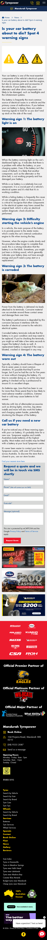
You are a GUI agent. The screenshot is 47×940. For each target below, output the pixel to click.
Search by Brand (10, 799)
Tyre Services (8, 824)
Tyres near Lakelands (11, 871)
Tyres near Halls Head (12, 868)
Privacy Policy (15, 531)
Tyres (5, 790)
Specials (7, 831)
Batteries (6, 821)
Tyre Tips (6, 805)
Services (7, 818)
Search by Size (9, 796)
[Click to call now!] (32, 3)
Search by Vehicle (10, 793)
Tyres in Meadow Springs (13, 865)
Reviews (7, 850)
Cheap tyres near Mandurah (14, 884)
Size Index (7, 859)
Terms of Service (31, 531)
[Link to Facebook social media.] (23, 934)
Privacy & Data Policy (17, 928)
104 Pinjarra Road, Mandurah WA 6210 (24, 738)
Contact (7, 834)
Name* (7, 479)
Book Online (9, 837)
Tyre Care (7, 802)
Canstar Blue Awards (11, 877)
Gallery (6, 847)
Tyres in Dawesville (11, 862)
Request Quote (12, 540)
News (6, 844)
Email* (6, 495)
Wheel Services (9, 828)
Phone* (17, 487)
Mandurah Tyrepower (25, 8)
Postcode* (8, 503)
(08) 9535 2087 (16, 744)
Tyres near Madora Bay (12, 874)
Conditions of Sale (32, 928)
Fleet (5, 840)
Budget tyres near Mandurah (14, 881)
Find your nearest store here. (13, 461)
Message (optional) (12, 511)
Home (7, 17)
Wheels (6, 809)
